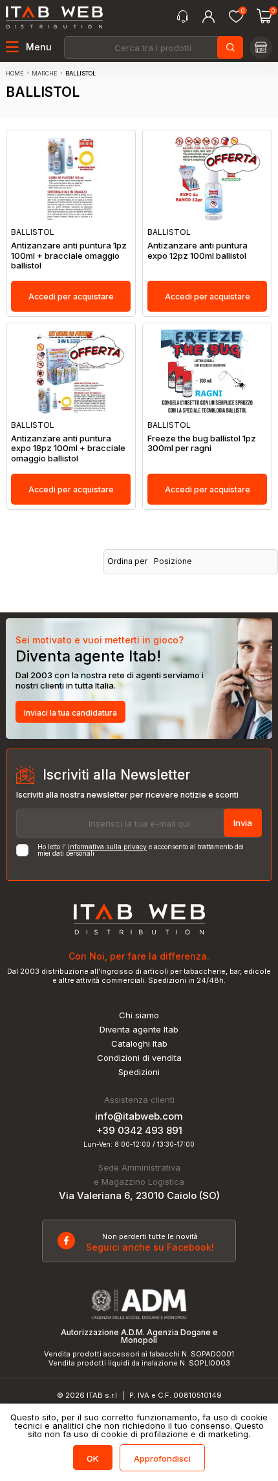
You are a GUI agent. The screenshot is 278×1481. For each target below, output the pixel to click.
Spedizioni (139, 1072)
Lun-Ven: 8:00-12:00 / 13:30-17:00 (139, 1144)
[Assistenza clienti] (182, 16)
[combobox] (152, 47)
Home (15, 73)
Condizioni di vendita (139, 1058)
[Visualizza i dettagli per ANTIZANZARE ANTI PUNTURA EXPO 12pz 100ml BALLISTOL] (207, 179)
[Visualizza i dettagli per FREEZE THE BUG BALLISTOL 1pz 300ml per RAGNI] (207, 372)
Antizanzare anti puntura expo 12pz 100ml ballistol (197, 251)
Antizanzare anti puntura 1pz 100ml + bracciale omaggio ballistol (69, 255)
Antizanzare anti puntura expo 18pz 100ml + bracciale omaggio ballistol (68, 448)
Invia (242, 823)
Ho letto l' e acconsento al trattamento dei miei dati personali (140, 849)
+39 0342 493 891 (139, 1130)
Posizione (173, 561)
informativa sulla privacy (107, 847)
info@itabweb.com (139, 1116)
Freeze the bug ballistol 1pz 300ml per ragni (201, 444)
